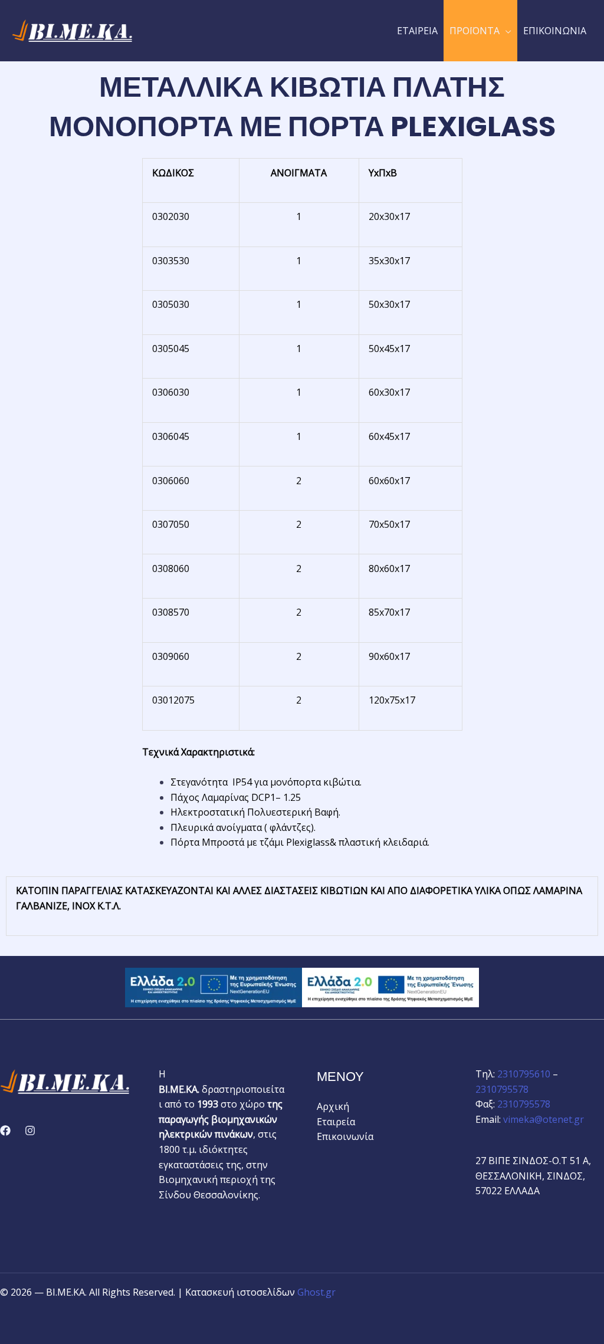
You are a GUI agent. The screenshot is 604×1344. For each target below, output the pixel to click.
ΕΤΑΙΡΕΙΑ (417, 30)
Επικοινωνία (345, 1136)
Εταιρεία (336, 1121)
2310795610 (523, 1073)
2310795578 (501, 1089)
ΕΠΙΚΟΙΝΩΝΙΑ (554, 30)
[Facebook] (5, 1130)
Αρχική (333, 1106)
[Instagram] (30, 1130)
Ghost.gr (316, 1292)
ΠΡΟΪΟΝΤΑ (474, 30)
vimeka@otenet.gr (543, 1119)
